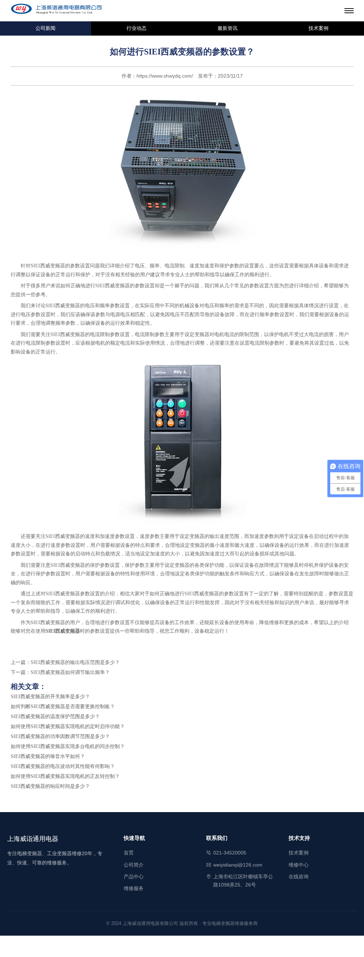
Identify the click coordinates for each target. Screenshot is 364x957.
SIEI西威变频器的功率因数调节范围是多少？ (60, 736)
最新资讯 (227, 28)
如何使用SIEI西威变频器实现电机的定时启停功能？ (68, 726)
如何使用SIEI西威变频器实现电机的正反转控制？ (65, 776)
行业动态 (136, 28)
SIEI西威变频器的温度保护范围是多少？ (55, 716)
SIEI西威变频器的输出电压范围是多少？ (75, 662)
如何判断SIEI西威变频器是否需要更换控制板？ (63, 706)
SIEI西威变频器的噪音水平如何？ (48, 756)
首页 (129, 853)
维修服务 (134, 888)
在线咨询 (299, 876)
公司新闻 (45, 28)
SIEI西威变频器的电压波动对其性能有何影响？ (63, 766)
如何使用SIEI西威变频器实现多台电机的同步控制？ (68, 746)
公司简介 (134, 865)
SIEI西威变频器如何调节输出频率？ (70, 672)
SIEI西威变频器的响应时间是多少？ (50, 786)
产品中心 (134, 876)
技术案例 (318, 28)
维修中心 (299, 865)
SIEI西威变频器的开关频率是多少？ (50, 696)
